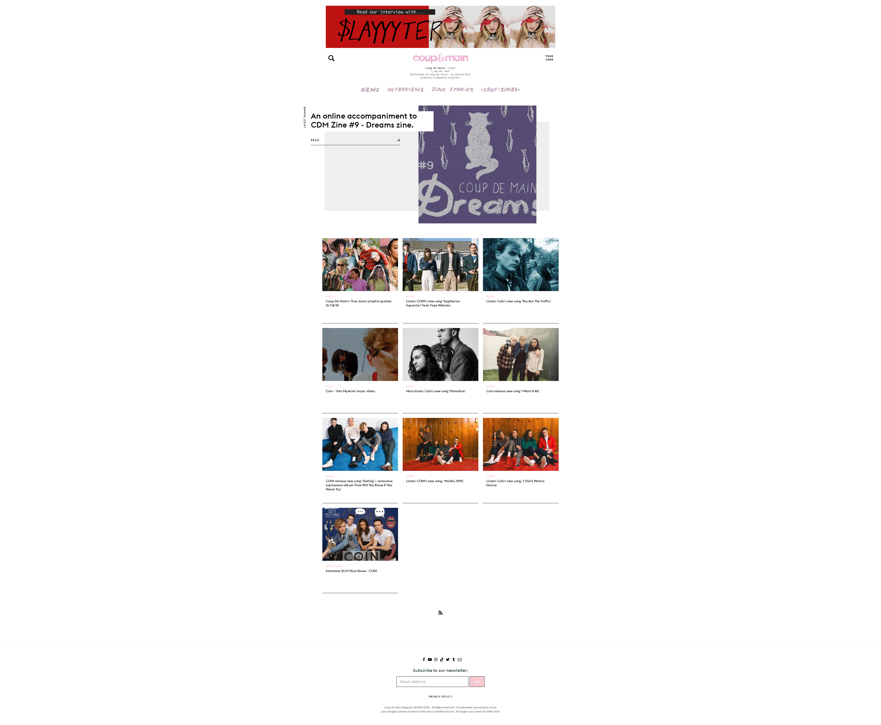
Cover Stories (452, 86)
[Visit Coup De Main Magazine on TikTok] (442, 660)
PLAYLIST (549, 58)
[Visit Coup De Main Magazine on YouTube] (430, 660)
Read (315, 140)
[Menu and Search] (331, 58)
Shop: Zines (500, 86)
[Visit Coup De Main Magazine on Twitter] (448, 660)
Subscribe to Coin (440, 612)
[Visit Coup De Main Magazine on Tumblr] (454, 660)
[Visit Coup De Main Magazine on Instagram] (436, 660)
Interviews (405, 86)
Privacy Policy (440, 696)
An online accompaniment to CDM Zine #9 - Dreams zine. (364, 120)
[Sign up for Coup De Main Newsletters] (460, 660)
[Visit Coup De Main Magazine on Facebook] (424, 660)
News (370, 92)
